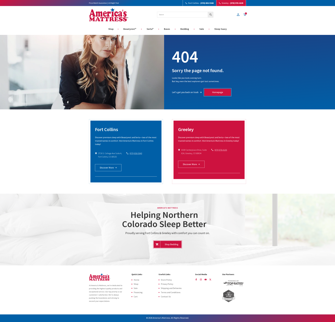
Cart (136, 296)
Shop (136, 284)
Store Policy (166, 279)
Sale (136, 288)
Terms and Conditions (170, 292)
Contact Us (166, 296)
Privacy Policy (167, 284)
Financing (138, 292)
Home (136, 279)
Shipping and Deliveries (171, 288)
